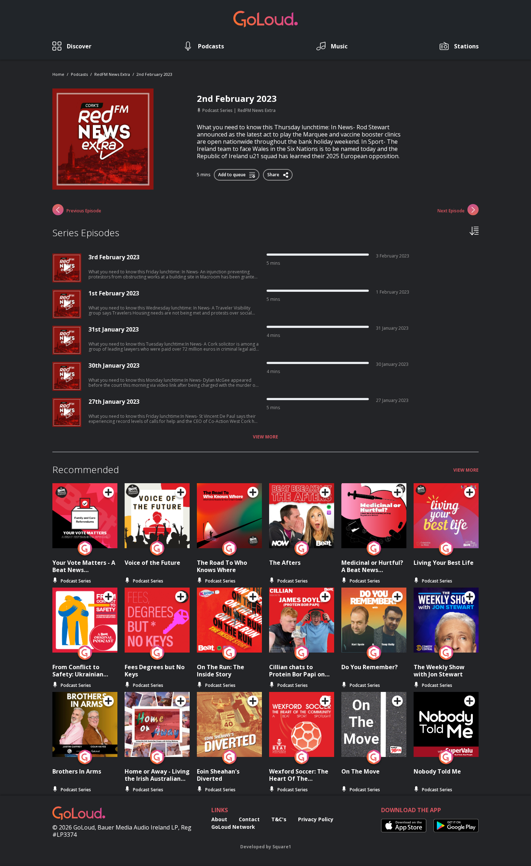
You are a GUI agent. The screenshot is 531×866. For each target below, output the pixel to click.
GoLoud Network (233, 826)
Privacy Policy (315, 819)
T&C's (278, 819)
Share (274, 173)
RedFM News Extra (112, 74)
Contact (249, 819)
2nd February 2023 (154, 74)
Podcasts (79, 74)
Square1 (281, 847)
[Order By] (474, 230)
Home (58, 74)
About (219, 819)
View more (265, 437)
